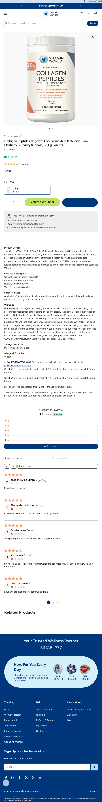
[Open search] (7, 466)
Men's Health (10, 720)
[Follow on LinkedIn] (40, 777)
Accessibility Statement (79, 710)
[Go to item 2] (52, 128)
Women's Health (12, 715)
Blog (69, 720)
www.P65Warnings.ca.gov (17, 366)
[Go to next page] (58, 602)
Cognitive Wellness (13, 742)
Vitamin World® (13, 136)
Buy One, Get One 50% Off (51, 6)
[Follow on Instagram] (13, 777)
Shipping (40, 715)
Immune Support (12, 731)
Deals (7, 710)
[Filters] (13, 466)
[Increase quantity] (19, 202)
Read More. (27, 800)
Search (93, 23)
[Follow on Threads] (33, 777)
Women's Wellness (13, 737)
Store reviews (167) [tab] (60, 458)
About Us (72, 715)
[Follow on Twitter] (26, 777)
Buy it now (80, 202)
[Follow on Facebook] (19, 777)
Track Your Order (44, 710)
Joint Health (10, 726)
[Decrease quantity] (8, 202)
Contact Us (42, 731)
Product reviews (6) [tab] (13, 458)
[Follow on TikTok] (6, 777)
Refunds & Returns (45, 720)
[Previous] (21, 5)
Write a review (51, 446)
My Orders (41, 726)
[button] (11, 164)
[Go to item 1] (49, 128)
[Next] (80, 5)
